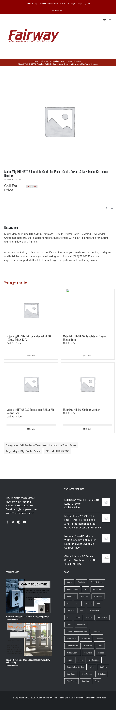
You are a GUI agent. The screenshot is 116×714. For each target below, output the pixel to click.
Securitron (88, 653)
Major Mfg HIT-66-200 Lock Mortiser (81, 409)
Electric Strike (94, 660)
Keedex (101, 653)
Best (99, 603)
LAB (85, 589)
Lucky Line (86, 639)
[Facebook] (106, 208)
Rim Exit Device (97, 582)
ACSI (92, 667)
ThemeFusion (58, 698)
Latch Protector (72, 646)
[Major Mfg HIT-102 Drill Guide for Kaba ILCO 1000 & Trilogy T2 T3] (31, 310)
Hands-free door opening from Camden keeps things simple (27, 616)
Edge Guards (71, 681)
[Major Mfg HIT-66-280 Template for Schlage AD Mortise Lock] (31, 384)
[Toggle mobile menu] (110, 20)
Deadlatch (88, 646)
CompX (89, 618)
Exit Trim (103, 667)
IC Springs (102, 674)
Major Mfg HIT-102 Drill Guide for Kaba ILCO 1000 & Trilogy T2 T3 (29, 338)
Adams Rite (71, 596)
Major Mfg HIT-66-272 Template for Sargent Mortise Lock (85, 338)
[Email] (112, 208)
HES (81, 610)
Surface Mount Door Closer (77, 632)
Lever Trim (97, 632)
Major (73, 445)
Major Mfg (18, 451)
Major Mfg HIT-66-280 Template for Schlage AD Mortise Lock (30, 411)
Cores (100, 646)
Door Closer (71, 674)
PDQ (68, 618)
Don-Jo (69, 582)
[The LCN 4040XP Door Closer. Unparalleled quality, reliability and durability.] (29, 639)
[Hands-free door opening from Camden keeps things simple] (29, 596)
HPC (68, 603)
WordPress (101, 698)
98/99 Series (71, 639)
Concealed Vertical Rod (75, 667)
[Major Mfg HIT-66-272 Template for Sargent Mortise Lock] (87, 310)
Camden (84, 596)
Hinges (80, 660)
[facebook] (7, 522)
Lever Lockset (94, 610)
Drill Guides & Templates (34, 445)
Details (32, 356)
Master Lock (97, 589)
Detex (97, 681)
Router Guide (33, 451)
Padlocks (81, 582)
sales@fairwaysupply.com (79, 3)
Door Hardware (12, 619)
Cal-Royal (70, 610)
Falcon (69, 660)
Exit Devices (102, 618)
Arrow (78, 618)
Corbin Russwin (73, 653)
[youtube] (24, 522)
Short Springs (86, 674)
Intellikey (85, 681)
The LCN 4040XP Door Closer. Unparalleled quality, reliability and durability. (28, 661)
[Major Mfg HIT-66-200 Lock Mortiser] (87, 384)
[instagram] (18, 522)
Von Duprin (98, 596)
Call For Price (10, 186)
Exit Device (81, 625)
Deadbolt (99, 639)
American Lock (72, 589)
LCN (77, 603)
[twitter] (13, 522)
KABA (69, 625)
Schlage (88, 603)
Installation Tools (59, 445)
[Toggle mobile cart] (104, 20)
